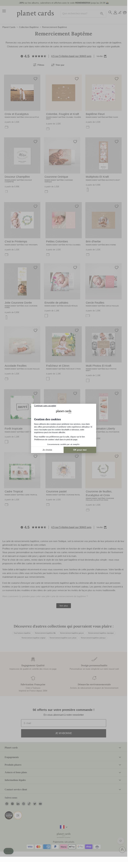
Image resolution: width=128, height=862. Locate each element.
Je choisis (47, 450)
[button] (8, 851)
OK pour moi (80, 450)
